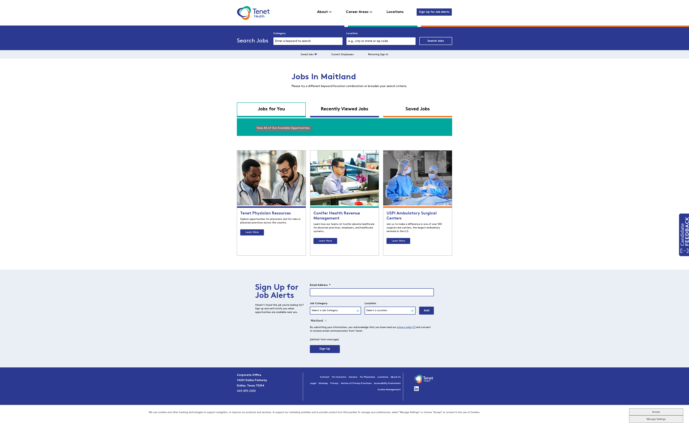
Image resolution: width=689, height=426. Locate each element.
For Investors (339, 377)
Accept (656, 411)
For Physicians (367, 377)
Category (279, 33)
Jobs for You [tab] (271, 109)
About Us (396, 377)
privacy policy (405, 327)
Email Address (320, 285)
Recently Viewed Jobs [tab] (344, 109)
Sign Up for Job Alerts (434, 12)
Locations (395, 12)
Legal (313, 383)
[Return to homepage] (253, 13)
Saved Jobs (307, 54)
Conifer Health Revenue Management (336, 216)
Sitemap (323, 383)
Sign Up (324, 348)
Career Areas (357, 12)
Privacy (334, 383)
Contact (324, 377)
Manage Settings (656, 419)
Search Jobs (435, 41)
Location (352, 33)
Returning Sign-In (378, 54)
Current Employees (342, 54)
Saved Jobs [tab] (418, 109)
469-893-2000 (246, 391)
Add (426, 310)
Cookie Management (389, 390)
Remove (325, 320)
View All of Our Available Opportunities (283, 128)
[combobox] (381, 41)
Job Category (318, 303)
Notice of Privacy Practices (356, 383)
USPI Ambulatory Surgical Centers (411, 216)
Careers (353, 377)
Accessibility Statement (387, 383)
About (322, 12)
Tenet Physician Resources (265, 213)
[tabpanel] (344, 127)
